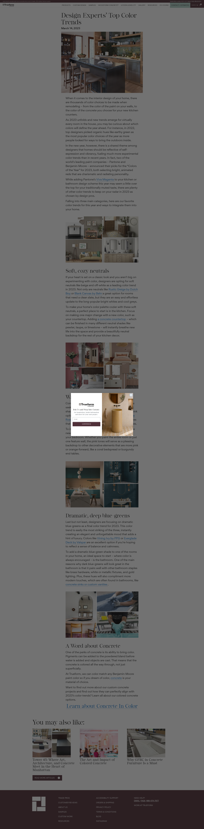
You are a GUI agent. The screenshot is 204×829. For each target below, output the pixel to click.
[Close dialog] (131, 395)
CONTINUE (86, 424)
